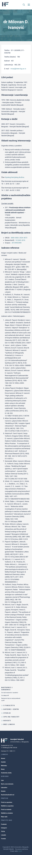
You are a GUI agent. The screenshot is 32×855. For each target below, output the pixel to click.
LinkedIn (3, 835)
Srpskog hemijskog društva (14, 177)
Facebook (4, 824)
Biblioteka (4, 765)
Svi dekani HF (5, 695)
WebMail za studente (7, 813)
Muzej (2, 769)
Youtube (3, 838)
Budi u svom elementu (7, 784)
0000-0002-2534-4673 (19, 238)
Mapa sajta (4, 816)
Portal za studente (6, 809)
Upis (2, 780)
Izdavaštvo (4, 787)
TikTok (3, 831)
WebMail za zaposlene (7, 806)
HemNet (3, 762)
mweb (20, 851)
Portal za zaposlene (6, 802)
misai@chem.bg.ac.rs (18, 69)
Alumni (3, 758)
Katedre (3, 791)
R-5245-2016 (20, 240)
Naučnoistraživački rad (7, 794)
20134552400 (16, 243)
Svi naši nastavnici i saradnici (9, 692)
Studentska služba (6, 773)
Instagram (4, 828)
